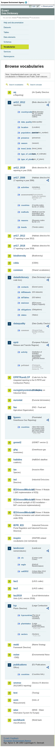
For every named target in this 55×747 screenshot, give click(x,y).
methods (25, 212)
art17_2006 (19, 177)
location (24, 127)
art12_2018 (19, 167)
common (18, 270)
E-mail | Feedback (11, 738)
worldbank (19, 720)
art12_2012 (19, 102)
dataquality (19, 323)
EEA (15, 2)
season (24, 143)
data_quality (26, 122)
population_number (26, 133)
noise (16, 654)
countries (25, 205)
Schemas (7, 42)
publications (20, 664)
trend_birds (26, 149)
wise (15, 710)
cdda (16, 263)
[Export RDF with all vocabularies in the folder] (48, 105)
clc (22, 558)
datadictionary (21, 277)
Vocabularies (9, 47)
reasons (24, 220)
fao (15, 407)
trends (24, 227)
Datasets (7, 27)
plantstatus (26, 624)
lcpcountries (26, 615)
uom (15, 700)
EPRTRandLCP (21, 377)
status (23, 315)
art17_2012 (19, 235)
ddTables (25, 297)
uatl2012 (24, 571)
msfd (16, 644)
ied (15, 479)
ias (14, 469)
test (15, 693)
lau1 (15, 581)
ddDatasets (26, 292)
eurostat (17, 400)
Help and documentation (13, 23)
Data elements (10, 37)
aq (14, 92)
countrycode (26, 112)
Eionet (14, 17)
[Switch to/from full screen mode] (38, 6)
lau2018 (17, 595)
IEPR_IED (18, 525)
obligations (26, 310)
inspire (17, 538)
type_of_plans (26, 159)
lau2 (15, 588)
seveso (17, 683)
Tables (6, 32)
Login (33, 6)
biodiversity (19, 255)
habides (17, 459)
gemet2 (17, 442)
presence (25, 138)
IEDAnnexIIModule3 (22, 499)
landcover (18, 548)
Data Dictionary (24, 17)
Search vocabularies (16, 85)
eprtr (15, 342)
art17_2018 (19, 245)
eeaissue (25, 303)
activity (24, 352)
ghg (15, 449)
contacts (24, 287)
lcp (15, 605)
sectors (24, 634)
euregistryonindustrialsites (22, 390)
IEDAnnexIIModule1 (22, 489)
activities (25, 187)
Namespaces (9, 56)
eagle (23, 565)
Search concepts (36, 85)
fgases (17, 417)
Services (7, 52)
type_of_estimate (26, 154)
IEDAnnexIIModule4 (22, 512)
